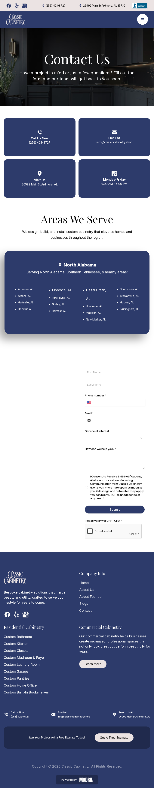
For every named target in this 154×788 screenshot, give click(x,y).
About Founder (91, 597)
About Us (86, 590)
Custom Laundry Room (22, 664)
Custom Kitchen (16, 644)
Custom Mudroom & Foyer (24, 658)
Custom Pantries (16, 678)
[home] (15, 19)
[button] (142, 19)
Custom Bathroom (18, 637)
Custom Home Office (20, 685)
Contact (85, 610)
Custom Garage (16, 671)
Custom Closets (16, 651)
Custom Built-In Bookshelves (26, 692)
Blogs (83, 604)
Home (84, 583)
